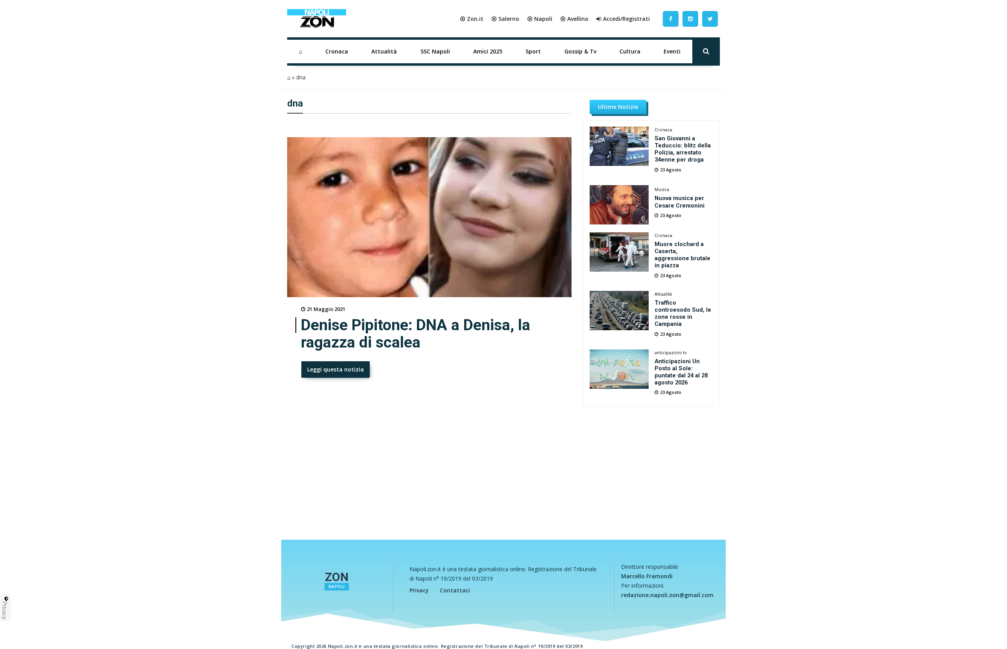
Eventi (672, 51)
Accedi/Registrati (626, 18)
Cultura (630, 51)
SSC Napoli (435, 51)
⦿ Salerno (505, 18)
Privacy (419, 590)
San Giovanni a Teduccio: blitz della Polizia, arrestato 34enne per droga (683, 149)
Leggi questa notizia (335, 369)
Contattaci (455, 590)
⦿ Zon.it (471, 18)
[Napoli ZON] (316, 19)
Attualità (384, 51)
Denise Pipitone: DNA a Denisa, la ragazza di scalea (415, 334)
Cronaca (336, 51)
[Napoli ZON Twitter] (710, 18)
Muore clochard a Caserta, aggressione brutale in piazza (682, 255)
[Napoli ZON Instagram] (690, 18)
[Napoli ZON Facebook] (671, 18)
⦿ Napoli (539, 18)
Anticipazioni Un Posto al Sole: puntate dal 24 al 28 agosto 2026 (681, 372)
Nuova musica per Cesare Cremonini (680, 202)
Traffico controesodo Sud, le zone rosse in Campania (683, 313)
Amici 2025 (487, 51)
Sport (533, 51)
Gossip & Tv (580, 51)
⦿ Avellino (574, 18)
